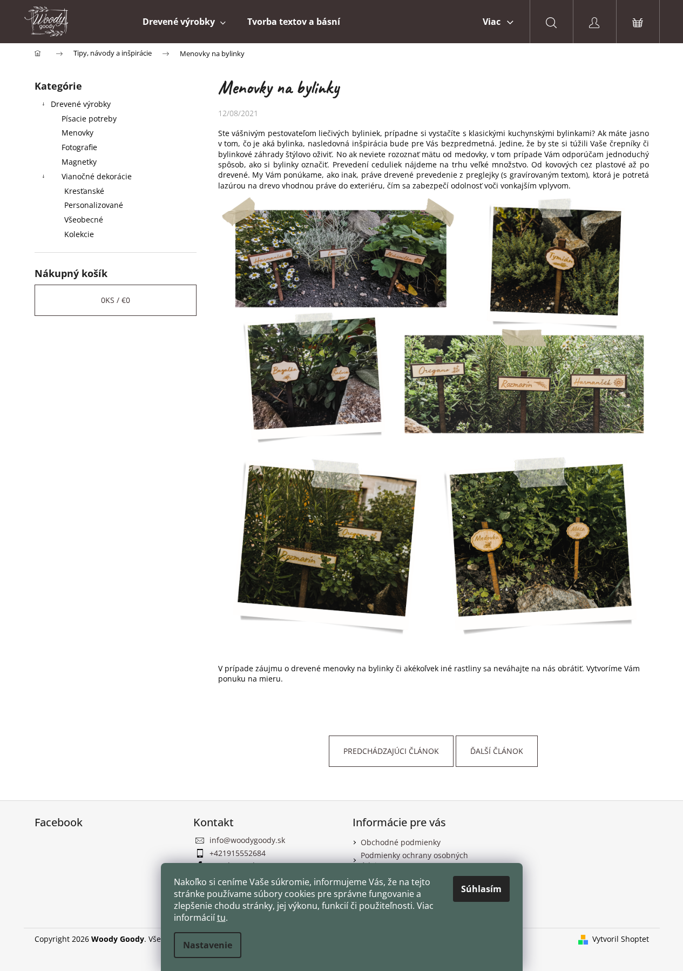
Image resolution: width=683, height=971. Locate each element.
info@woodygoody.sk (247, 840)
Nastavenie (207, 945)
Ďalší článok (496, 751)
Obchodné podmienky (401, 842)
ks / (115, 300)
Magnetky (79, 162)
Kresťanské (84, 191)
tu (221, 917)
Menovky (77, 132)
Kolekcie (79, 234)
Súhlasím (481, 889)
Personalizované (93, 205)
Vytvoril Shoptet (620, 939)
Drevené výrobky (81, 104)
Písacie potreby (89, 118)
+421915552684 (237, 853)
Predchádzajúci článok (391, 751)
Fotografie (79, 147)
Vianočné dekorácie (97, 176)
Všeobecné (83, 219)
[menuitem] (184, 21)
